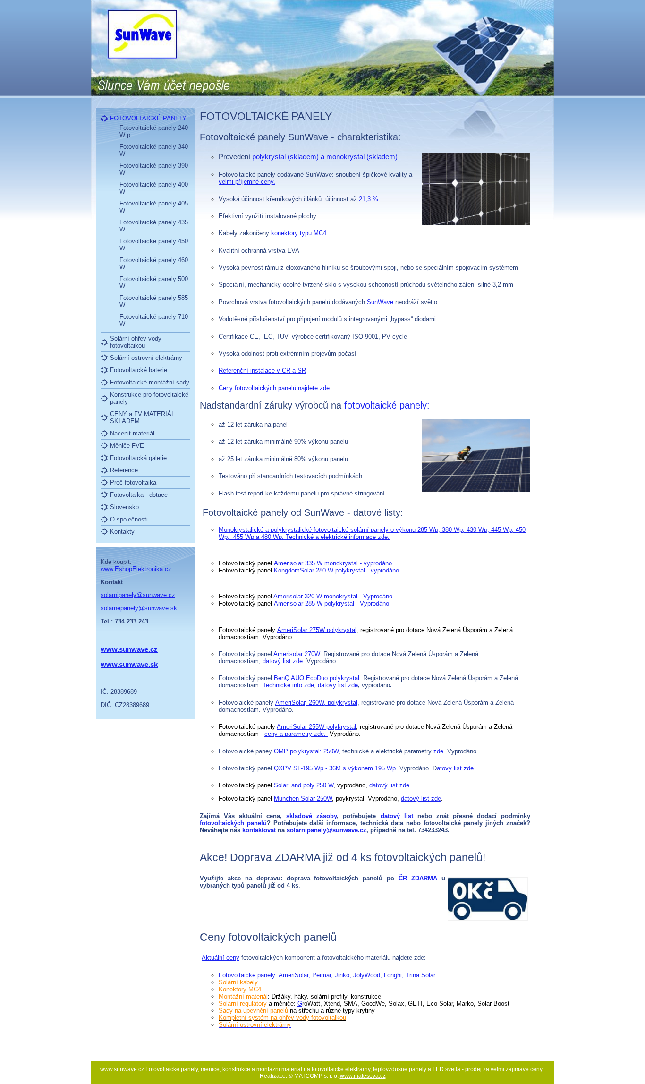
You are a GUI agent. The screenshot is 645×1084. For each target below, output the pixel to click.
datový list (399, 815)
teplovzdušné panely (399, 1069)
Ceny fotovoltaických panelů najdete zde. (276, 388)
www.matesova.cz (363, 1076)
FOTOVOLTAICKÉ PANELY (148, 118)
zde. (439, 751)
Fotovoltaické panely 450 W (153, 245)
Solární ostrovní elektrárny (146, 357)
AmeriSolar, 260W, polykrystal (316, 702)
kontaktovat (259, 830)
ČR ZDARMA (418, 878)
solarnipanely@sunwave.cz (138, 594)
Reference (124, 470)
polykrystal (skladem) (325, 157)
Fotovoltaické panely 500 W (153, 282)
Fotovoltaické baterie (138, 370)
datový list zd (336, 685)
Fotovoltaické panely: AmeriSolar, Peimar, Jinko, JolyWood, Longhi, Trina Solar (328, 975)
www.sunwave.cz (122, 1069)
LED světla (446, 1069)
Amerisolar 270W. (297, 653)
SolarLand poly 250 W (303, 785)
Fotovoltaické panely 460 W (153, 263)
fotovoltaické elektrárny (341, 1069)
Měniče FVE (127, 445)
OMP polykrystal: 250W (306, 751)
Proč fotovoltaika (133, 482)
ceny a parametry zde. (296, 733)
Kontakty (122, 531)
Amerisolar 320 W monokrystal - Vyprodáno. (333, 596)
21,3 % (368, 199)
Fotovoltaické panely (171, 1069)
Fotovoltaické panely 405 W (153, 207)
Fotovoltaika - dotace (139, 494)
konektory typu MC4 (298, 233)
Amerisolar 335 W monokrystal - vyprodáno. (335, 563)
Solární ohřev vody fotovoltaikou (135, 342)
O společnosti (129, 519)
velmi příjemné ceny (246, 181)
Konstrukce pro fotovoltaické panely (149, 398)
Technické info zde (288, 685)
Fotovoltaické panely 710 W (153, 320)
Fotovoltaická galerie (138, 457)
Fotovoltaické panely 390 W (153, 169)
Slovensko (124, 507)
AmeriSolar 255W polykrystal (316, 726)
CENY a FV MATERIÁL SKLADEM (142, 417)
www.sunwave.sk (129, 664)
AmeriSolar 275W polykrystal (316, 629)
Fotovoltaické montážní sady (149, 382)
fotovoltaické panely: (387, 405)
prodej (473, 1069)
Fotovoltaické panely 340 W (153, 150)
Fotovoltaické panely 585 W (153, 301)
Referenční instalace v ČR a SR (262, 370)
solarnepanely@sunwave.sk (139, 608)
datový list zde (283, 661)
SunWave (380, 302)
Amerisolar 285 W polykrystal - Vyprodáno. (332, 603)
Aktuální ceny (220, 957)
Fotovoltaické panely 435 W (153, 226)
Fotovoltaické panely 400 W (153, 188)
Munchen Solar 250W (303, 798)
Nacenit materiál (132, 433)
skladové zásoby (311, 815)
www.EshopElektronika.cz (136, 568)
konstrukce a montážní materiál (262, 1069)
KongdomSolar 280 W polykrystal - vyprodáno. (338, 570)
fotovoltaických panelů (233, 823)
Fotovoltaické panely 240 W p (153, 131)
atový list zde (455, 768)
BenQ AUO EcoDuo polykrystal (316, 678)
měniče (210, 1069)
